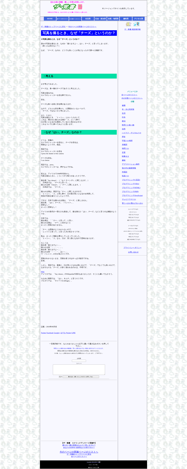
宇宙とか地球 (127, 141)
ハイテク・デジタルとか (131, 133)
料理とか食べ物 (128, 125)
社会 (123, 117)
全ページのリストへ (79, 456)
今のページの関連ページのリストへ (82, 27)
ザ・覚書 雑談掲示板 (132, 29)
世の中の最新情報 (129, 168)
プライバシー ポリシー (132, 248)
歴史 (123, 137)
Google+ (57, 333)
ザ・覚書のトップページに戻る (53, 27)
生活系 (88, 19)
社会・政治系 (100, 19)
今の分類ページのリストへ (131, 98)
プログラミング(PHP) (130, 192)
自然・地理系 (113, 19)
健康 (123, 105)
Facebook (50, 333)
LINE (73, 333)
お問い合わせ (133, 252)
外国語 (124, 172)
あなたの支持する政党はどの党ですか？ (79, 447)
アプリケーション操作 (130, 164)
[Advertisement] (79, 64)
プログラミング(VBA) (130, 184)
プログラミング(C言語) (131, 180)
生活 (123, 113)
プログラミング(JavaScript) (132, 195)
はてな (63, 333)
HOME (50, 19)
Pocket (68, 333)
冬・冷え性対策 (128, 109)
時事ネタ (125, 156)
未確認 (124, 145)
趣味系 (126, 19)
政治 (123, 121)
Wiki (42, 272)
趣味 (123, 160)
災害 (123, 152)
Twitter (43, 333)
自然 (123, 129)
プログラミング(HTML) (131, 188)
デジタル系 (138, 19)
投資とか (125, 176)
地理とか (125, 148)
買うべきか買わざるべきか (132, 203)
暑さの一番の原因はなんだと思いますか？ (79, 445)
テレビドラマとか (129, 199)
